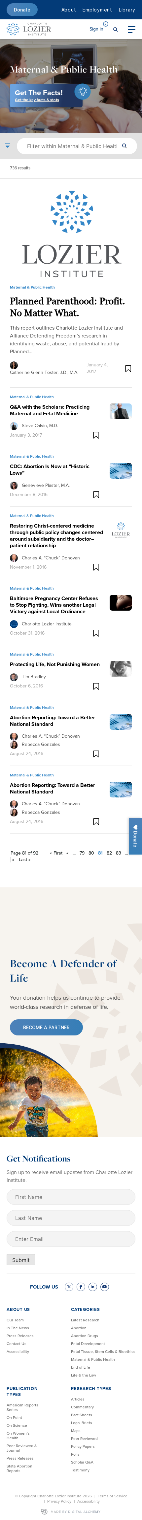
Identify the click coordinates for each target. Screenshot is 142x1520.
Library (127, 9)
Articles (78, 1399)
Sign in (96, 29)
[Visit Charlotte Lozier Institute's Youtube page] (104, 1287)
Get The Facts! (39, 95)
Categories (85, 1309)
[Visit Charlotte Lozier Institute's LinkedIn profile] (93, 1287)
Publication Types (22, 1391)
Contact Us (16, 1344)
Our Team (15, 1320)
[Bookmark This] (128, 368)
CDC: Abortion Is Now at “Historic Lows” (49, 470)
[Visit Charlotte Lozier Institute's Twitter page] (69, 1287)
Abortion (79, 1328)
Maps (76, 1431)
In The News (18, 1328)
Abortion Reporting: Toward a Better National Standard (52, 721)
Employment (97, 9)
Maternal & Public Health (93, 1359)
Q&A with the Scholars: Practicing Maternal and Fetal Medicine (49, 410)
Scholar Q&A (82, 1462)
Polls (75, 1454)
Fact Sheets (81, 1415)
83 (118, 853)
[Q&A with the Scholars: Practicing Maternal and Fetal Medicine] (121, 410)
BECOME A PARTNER (46, 1027)
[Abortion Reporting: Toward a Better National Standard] (121, 721)
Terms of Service (112, 1496)
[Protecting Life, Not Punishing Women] (121, 668)
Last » (25, 859)
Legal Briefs (81, 1423)
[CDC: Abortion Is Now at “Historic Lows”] (121, 470)
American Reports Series (22, 1407)
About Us (18, 1309)
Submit (21, 1260)
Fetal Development (88, 1344)
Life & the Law (83, 1375)
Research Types (91, 1388)
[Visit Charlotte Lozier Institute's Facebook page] (81, 1287)
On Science (17, 1425)
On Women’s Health (18, 1435)
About (68, 9)
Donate (22, 9)
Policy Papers (83, 1446)
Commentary (82, 1407)
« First (56, 853)
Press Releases (20, 1336)
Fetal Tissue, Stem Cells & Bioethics (103, 1352)
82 (109, 853)
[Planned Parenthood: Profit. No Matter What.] (71, 234)
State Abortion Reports (19, 1468)
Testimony (80, 1470)
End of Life (80, 1367)
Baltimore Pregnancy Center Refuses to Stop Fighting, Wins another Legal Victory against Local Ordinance (54, 605)
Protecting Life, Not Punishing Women (55, 664)
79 (82, 853)
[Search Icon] (115, 29)
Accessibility (18, 1352)
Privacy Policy (59, 1501)
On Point (14, 1418)
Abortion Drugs (84, 1336)
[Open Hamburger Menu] (131, 29)
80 (91, 853)
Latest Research (85, 1320)
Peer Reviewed (84, 1439)
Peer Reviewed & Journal (22, 1448)
